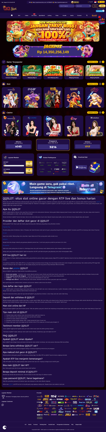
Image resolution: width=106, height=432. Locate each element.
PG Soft (5, 233)
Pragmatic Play (6, 227)
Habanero (5, 239)
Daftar (102, 6)
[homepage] (11, 16)
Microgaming (6, 245)
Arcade (64, 15)
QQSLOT (98, 202)
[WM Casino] (32, 126)
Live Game (34, 15)
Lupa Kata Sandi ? (100, 9)
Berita (71, 15)
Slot (19, 15)
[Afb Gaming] (73, 97)
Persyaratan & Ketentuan (63, 424)
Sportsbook (42, 15)
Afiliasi (102, 2)
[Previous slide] (100, 62)
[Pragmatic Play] (11, 97)
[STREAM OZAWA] (102, 21)
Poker (57, 15)
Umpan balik (78, 424)
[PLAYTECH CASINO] (53, 126)
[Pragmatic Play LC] (11, 126)
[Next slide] (103, 62)
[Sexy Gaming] (73, 126)
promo (16, 268)
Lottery (49, 15)
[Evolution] (94, 126)
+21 (25, 424)
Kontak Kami (51, 424)
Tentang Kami (43, 424)
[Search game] (87, 16)
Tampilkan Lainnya (92, 62)
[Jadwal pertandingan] (75, 2)
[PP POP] (94, 97)
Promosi (79, 15)
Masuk (95, 6)
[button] (97, 31)
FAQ (72, 424)
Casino (26, 15)
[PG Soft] (32, 97)
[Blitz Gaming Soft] (53, 97)
